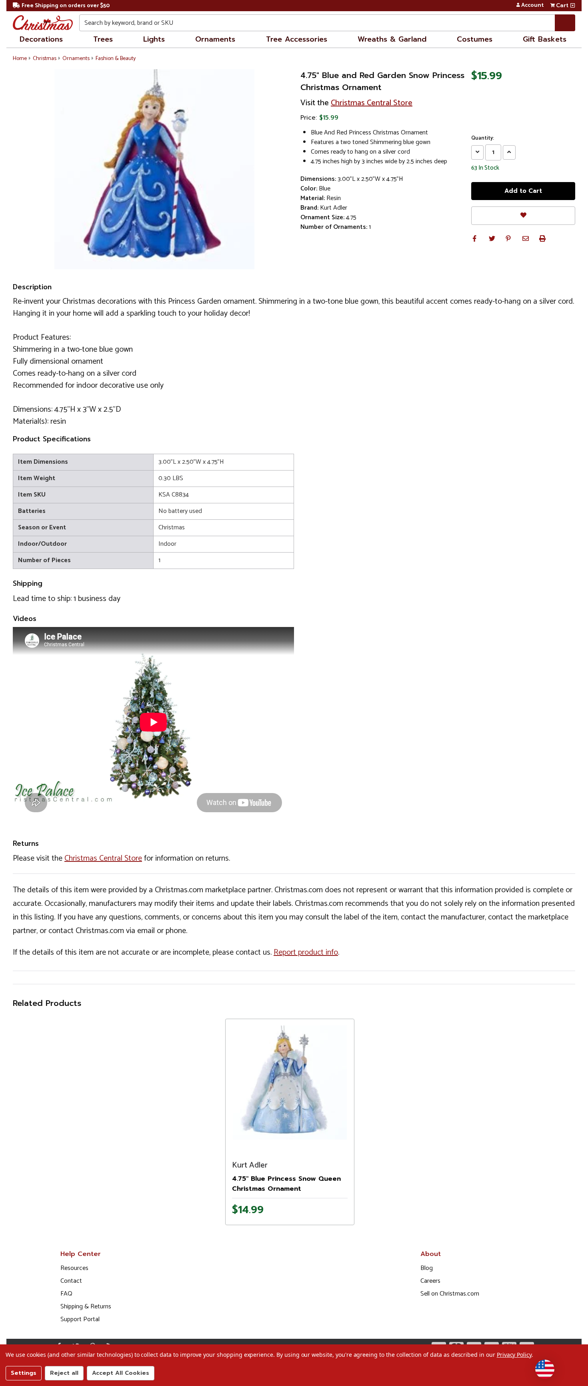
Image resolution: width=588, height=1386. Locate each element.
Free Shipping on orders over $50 (66, 6)
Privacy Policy (514, 1354)
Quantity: (482, 138)
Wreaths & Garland (392, 39)
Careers (430, 1281)
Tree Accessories (296, 39)
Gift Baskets (544, 39)
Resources (74, 1268)
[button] (474, 238)
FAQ (66, 1293)
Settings (23, 1373)
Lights (154, 39)
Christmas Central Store (371, 103)
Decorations (41, 39)
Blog (426, 1268)
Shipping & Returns (85, 1306)
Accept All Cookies (120, 1373)
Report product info (306, 952)
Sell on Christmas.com (449, 1293)
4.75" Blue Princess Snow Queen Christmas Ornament (286, 1184)
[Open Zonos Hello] (544, 1369)
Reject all (64, 1373)
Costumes (474, 39)
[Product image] (290, 1082)
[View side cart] (572, 5)
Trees (103, 39)
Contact (71, 1281)
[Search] (565, 22)
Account (532, 6)
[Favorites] (523, 215)
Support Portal (80, 1319)
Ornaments (215, 39)
